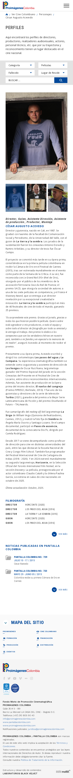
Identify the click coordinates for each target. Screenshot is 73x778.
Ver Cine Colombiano (23, 14)
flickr (26, 678)
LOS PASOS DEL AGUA (36, 509)
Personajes (45, 14)
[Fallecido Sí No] (20, 73)
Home (7, 14)
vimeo (20, 678)
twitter (9, 678)
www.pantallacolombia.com (17, 722)
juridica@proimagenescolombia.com (46, 729)
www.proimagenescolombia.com (19, 725)
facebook (4, 678)
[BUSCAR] (60, 80)
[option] (36, 136)
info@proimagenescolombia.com (19, 718)
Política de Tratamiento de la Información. (42, 760)
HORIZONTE (31, 504)
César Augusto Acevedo (19, 17)
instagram (32, 678)
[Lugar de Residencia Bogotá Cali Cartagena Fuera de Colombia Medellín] (52, 73)
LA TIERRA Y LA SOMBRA (37, 514)
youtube (15, 678)
